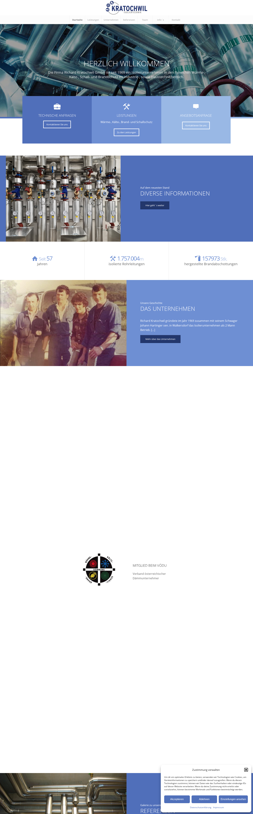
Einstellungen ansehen (233, 799)
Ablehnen (204, 799)
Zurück (3, 67)
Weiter (250, 67)
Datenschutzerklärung (200, 807)
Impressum (218, 807)
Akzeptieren (177, 799)
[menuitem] (77, 19)
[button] (246, 769)
